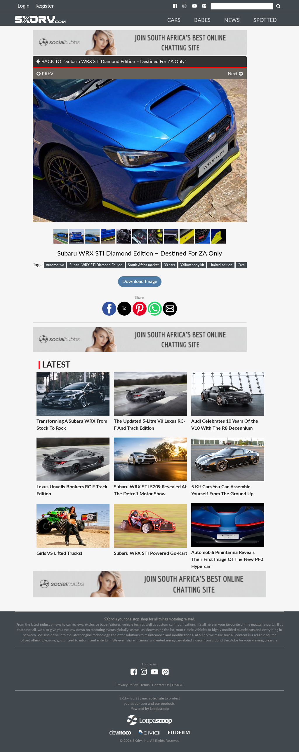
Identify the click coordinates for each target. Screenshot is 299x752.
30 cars (169, 265)
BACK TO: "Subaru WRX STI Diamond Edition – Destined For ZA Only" (113, 61)
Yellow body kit (192, 265)
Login (23, 6)
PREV (47, 73)
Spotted (265, 20)
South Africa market (143, 265)
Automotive (55, 265)
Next (233, 73)
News (232, 20)
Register (44, 6)
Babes (202, 20)
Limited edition (220, 265)
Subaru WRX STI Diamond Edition (96, 265)
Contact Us (160, 685)
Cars (173, 20)
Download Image (139, 281)
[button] (109, 309)
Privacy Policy (127, 685)
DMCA (177, 685)
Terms (145, 685)
